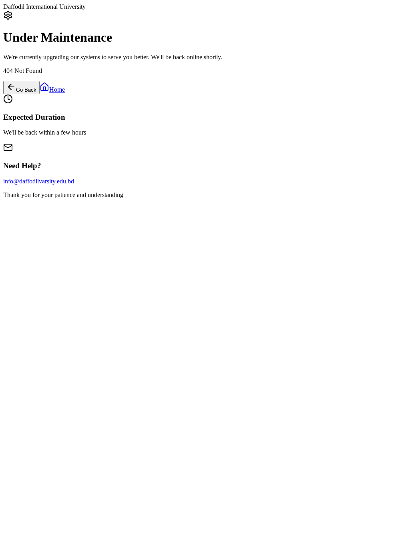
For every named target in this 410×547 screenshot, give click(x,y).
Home (57, 89)
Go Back (26, 90)
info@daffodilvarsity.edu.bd (38, 181)
